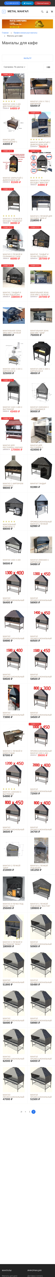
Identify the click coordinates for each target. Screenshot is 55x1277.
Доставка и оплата (35, 1276)
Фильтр (28, 58)
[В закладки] (24, 75)
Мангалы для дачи (9, 1276)
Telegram (28, 3)
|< (21, 1112)
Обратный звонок (43, 3)
